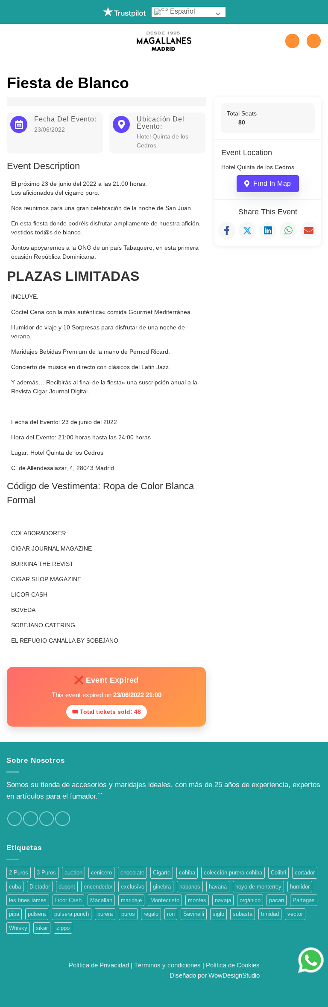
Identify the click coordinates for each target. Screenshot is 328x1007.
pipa (14, 914)
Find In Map (272, 183)
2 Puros (18, 872)
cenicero (101, 872)
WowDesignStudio (234, 975)
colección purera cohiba (233, 872)
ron (171, 914)
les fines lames (28, 900)
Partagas (304, 900)
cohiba (187, 872)
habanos (189, 886)
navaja (223, 900)
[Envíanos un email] (62, 818)
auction (73, 872)
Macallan (101, 900)
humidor (300, 886)
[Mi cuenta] (292, 41)
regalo (151, 914)
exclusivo (132, 886)
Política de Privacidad (99, 965)
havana (218, 886)
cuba (15, 886)
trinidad (270, 914)
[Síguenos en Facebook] (14, 818)
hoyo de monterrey (258, 886)
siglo (218, 914)
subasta (242, 914)
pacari (276, 900)
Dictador (39, 886)
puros (128, 914)
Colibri (278, 872)
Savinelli (193, 914)
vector (295, 914)
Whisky (18, 928)
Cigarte (161, 872)
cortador (305, 872)
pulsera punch (71, 914)
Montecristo (164, 900)
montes (197, 900)
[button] (11, 41)
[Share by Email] (308, 230)
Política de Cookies (233, 965)
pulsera (37, 914)
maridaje (131, 900)
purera (105, 914)
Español (181, 11)
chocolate (132, 872)
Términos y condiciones (167, 965)
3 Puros (46, 872)
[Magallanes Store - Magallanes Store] (164, 41)
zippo (63, 928)
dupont (67, 886)
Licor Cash (68, 900)
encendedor (98, 886)
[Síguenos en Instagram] (30, 818)
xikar (42, 928)
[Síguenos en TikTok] (46, 818)
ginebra (162, 886)
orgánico (250, 900)
